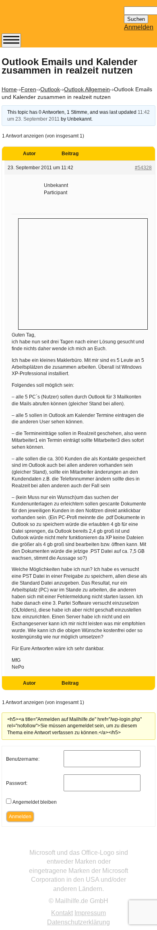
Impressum (90, 912)
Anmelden (138, 27)
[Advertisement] (83, 273)
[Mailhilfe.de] (46, 20)
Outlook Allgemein (87, 89)
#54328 (143, 167)
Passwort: (16, 783)
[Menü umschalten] (11, 40)
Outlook (50, 89)
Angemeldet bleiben (34, 802)
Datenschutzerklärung (78, 922)
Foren (28, 89)
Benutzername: (22, 759)
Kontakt (62, 912)
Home (9, 89)
